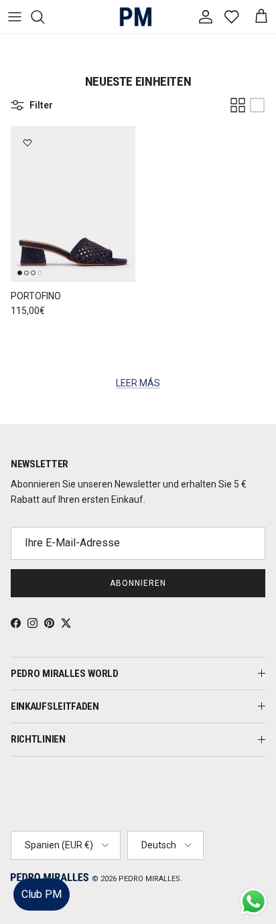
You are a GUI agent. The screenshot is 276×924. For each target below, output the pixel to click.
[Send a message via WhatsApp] (253, 901)
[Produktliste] (257, 105)
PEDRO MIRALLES (149, 878)
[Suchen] (44, 16)
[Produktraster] (238, 105)
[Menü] (14, 16)
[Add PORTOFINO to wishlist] (27, 143)
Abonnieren (138, 583)
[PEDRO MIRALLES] (130, 17)
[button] (252, 873)
